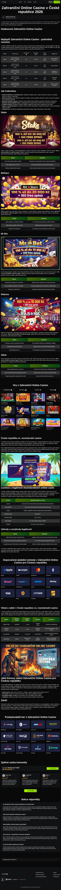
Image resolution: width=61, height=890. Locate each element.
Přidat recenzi (53, 768)
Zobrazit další (30, 790)
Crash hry (37, 389)
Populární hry (7, 389)
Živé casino (22, 389)
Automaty (52, 389)
